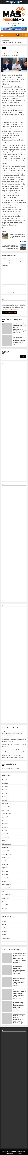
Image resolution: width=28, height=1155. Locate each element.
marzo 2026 (5, 793)
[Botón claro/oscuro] (17, 35)
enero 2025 (5, 840)
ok (23, 357)
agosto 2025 (5, 817)
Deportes (4, 931)
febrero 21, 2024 (15, 55)
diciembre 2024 (6, 844)
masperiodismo (6, 55)
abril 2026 (5, 790)
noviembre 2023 (6, 888)
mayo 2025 (5, 827)
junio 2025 (5, 824)
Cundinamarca (6, 928)
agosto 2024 (5, 857)
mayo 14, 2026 (17, 1010)
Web (3, 299)
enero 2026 (5, 800)
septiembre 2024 (7, 854)
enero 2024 (5, 881)
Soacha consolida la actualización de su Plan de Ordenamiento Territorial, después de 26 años (19, 328)
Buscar (5, 352)
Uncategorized (6, 938)
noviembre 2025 (6, 807)
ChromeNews (9, 1153)
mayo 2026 (5, 786)
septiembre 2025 (7, 813)
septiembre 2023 (7, 895)
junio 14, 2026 (17, 344)
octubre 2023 (5, 891)
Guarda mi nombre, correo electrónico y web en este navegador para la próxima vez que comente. (14, 307)
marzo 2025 (5, 834)
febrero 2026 (5, 796)
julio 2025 (4, 820)
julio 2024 (4, 861)
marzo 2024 (5, 874)
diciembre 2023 (6, 885)
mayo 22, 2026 (17, 998)
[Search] (22, 34)
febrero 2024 (5, 878)
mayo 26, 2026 (17, 985)
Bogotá (4, 921)
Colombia (4, 924)
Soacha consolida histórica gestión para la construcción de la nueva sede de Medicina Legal (19, 1018)
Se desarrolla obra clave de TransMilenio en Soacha (19, 981)
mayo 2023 (5, 908)
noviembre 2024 (6, 847)
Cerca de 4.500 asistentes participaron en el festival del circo (19, 339)
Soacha (4, 48)
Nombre (4, 287)
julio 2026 (4, 780)
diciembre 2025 (6, 803)
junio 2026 (5, 783)
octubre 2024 (5, 851)
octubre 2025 (5, 810)
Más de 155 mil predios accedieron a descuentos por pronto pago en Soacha (19, 1005)
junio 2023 (5, 905)
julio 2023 (4, 901)
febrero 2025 (5, 837)
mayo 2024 (5, 868)
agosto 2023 (5, 898)
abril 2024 (5, 871)
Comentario (5, 266)
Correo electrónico (8, 293)
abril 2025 (5, 830)
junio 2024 (5, 864)
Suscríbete (26, 35)
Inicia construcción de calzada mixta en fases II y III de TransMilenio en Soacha (13, 751)
